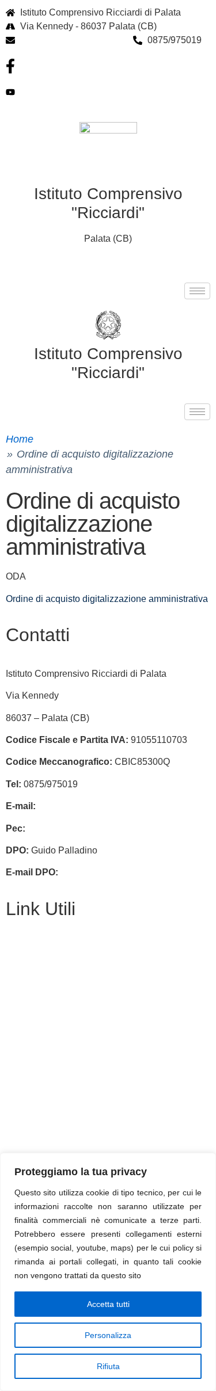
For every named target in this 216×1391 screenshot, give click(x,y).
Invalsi (19, 1102)
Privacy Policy (35, 992)
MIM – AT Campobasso (53, 1146)
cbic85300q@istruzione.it (72, 40)
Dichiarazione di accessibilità (66, 1036)
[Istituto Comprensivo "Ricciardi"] (108, 325)
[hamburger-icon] (197, 291)
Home (19, 439)
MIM (14, 1080)
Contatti (21, 947)
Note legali (28, 1058)
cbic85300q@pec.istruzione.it (88, 828)
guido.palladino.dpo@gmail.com (126, 872)
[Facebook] (108, 66)
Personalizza (108, 1335)
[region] (108, 1272)
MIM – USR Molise (44, 1124)
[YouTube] (108, 92)
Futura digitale (35, 969)
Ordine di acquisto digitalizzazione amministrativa (107, 599)
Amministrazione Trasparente (66, 1014)
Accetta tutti (108, 1304)
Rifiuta (108, 1366)
